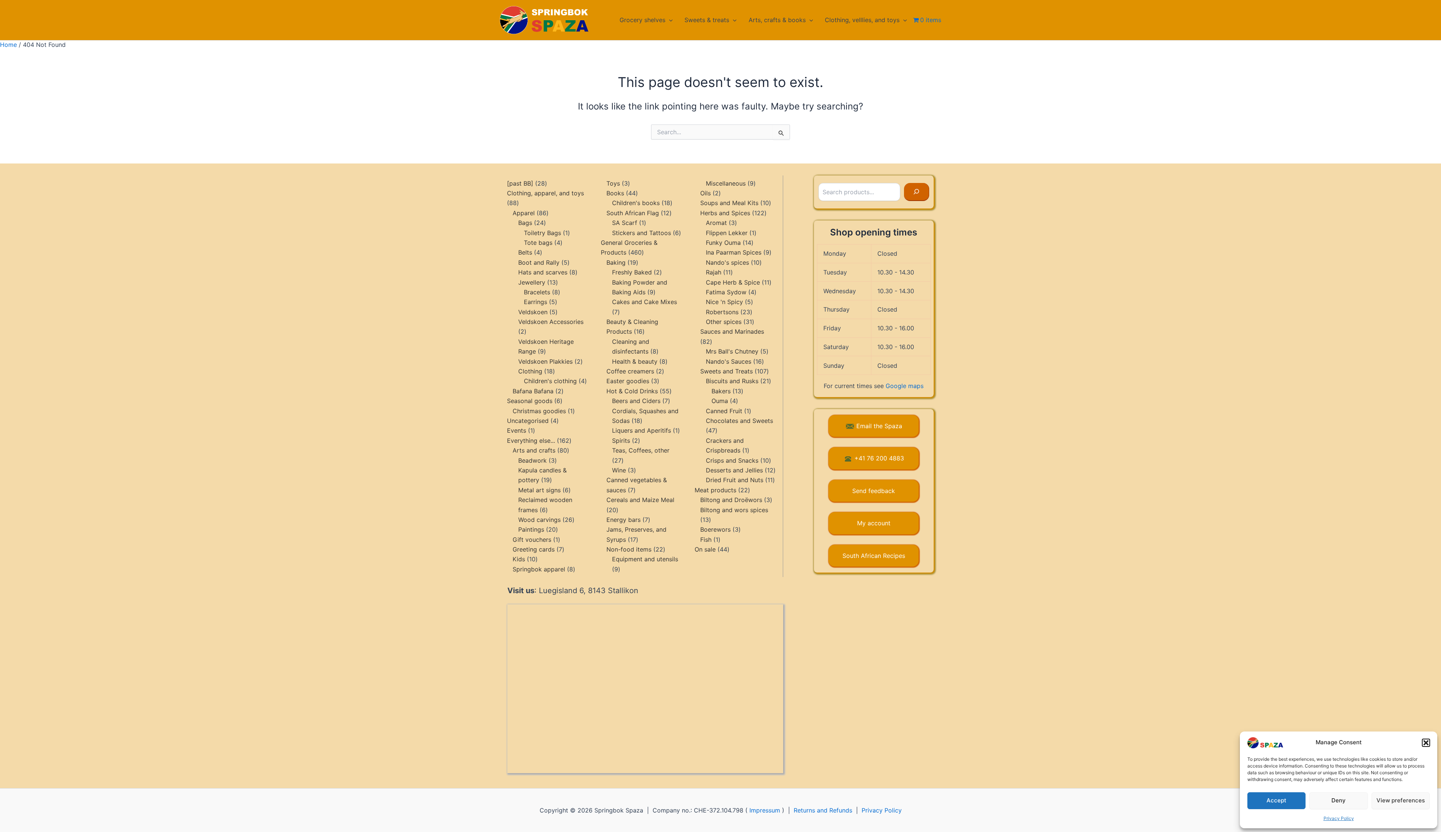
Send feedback (873, 491)
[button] (1426, 743)
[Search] (916, 192)
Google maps (905, 386)
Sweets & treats (706, 20)
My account (873, 523)
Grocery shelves (642, 20)
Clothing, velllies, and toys (862, 20)
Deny (1338, 800)
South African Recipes (873, 555)
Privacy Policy (1339, 818)
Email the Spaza (879, 426)
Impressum (764, 810)
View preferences (1400, 800)
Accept (1276, 800)
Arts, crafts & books (777, 20)
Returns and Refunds (823, 810)
